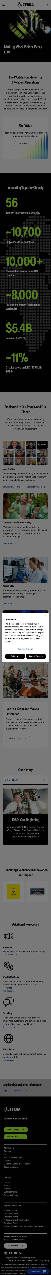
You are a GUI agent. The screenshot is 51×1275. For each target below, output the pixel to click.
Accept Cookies (36, 656)
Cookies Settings (25, 649)
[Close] (45, 616)
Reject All (15, 656)
